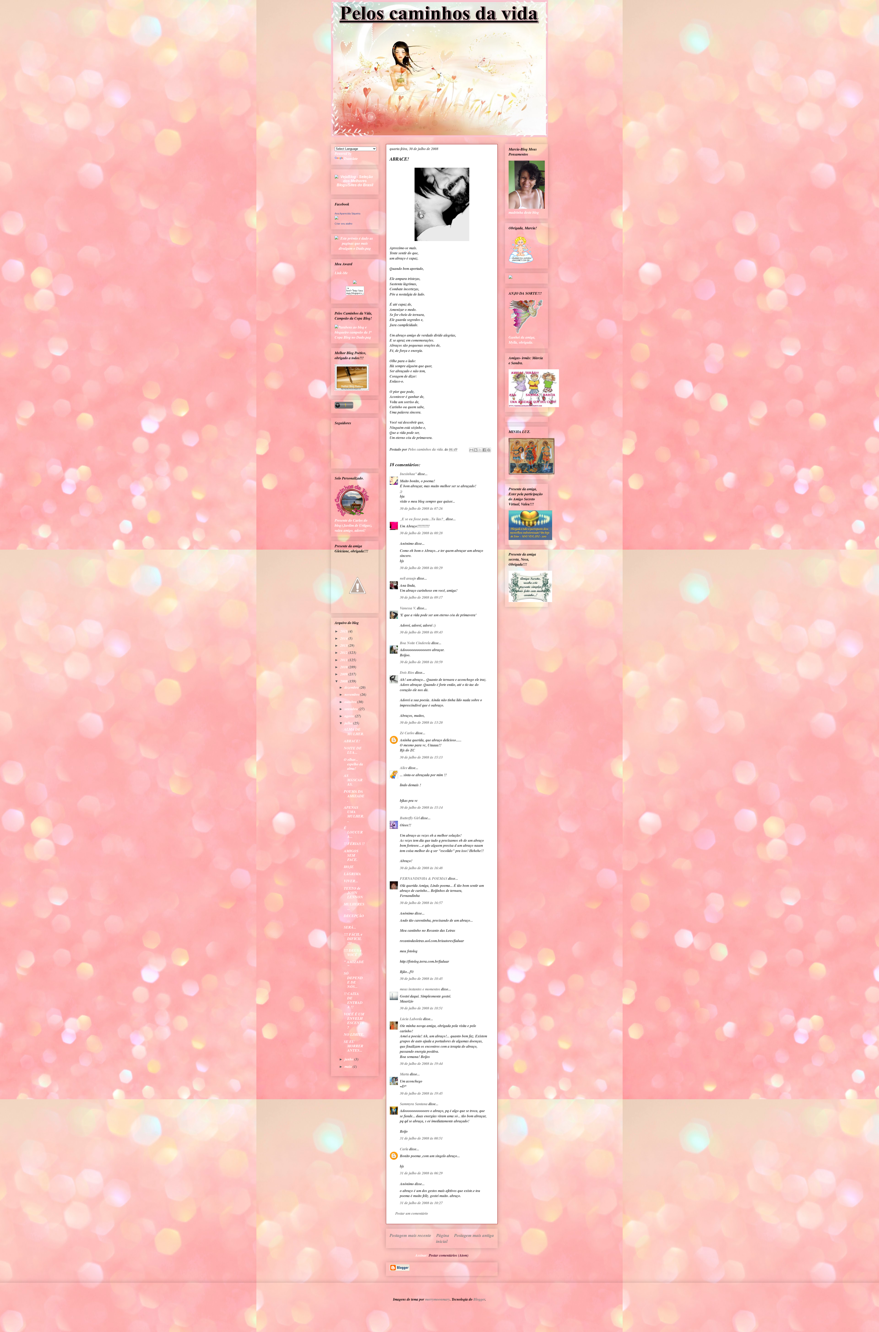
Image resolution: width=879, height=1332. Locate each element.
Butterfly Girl (410, 817)
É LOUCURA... (353, 832)
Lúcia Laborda (411, 1018)
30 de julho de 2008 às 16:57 (421, 902)
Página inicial (442, 1238)
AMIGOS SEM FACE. (351, 855)
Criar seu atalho (343, 223)
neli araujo (408, 578)
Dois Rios (407, 672)
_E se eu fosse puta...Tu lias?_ (422, 518)
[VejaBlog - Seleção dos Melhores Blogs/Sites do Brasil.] (355, 180)
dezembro (352, 687)
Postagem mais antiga (474, 1235)
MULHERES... (354, 906)
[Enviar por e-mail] (471, 450)
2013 (344, 645)
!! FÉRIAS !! (354, 843)
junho (349, 1059)
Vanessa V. (408, 608)
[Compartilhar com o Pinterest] (488, 450)
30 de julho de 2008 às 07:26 (421, 508)
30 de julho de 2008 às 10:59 (421, 661)
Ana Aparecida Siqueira (347, 213)
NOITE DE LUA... (353, 750)
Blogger (479, 1299)
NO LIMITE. (354, 1034)
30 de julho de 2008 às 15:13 (421, 757)
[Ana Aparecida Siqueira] (336, 218)
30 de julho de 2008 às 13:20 (421, 722)
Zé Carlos (407, 732)
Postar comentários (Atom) (448, 1255)
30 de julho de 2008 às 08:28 (421, 532)
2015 (344, 631)
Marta (404, 1074)
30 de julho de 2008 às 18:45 (421, 978)
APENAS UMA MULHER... (354, 814)
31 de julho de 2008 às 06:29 (421, 1173)
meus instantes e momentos (420, 989)
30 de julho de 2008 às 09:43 (421, 632)
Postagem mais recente (410, 1235)
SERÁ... (350, 927)
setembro (352, 708)
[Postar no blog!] (475, 450)
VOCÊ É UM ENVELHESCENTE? (354, 1020)
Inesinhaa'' (408, 473)
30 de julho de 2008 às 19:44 (421, 1063)
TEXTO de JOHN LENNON (353, 892)
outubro (351, 701)
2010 (344, 666)
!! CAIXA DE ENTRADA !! (353, 1000)
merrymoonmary (437, 1299)
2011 (344, 659)
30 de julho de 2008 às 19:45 (421, 1093)
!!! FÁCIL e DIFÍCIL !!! (353, 939)
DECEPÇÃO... (354, 918)
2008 (344, 681)
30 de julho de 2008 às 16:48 (421, 867)
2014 (344, 638)
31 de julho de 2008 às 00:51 (421, 1138)
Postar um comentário (411, 1213)
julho (349, 723)
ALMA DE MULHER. (354, 731)
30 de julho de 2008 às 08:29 (421, 567)
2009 (344, 674)
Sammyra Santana (414, 1103)
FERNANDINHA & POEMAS (423, 878)
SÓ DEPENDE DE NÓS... (353, 980)
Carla (404, 1148)
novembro (352, 694)
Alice (403, 767)
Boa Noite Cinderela (415, 642)
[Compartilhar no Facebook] (484, 450)
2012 (344, 652)
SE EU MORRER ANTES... (353, 1046)
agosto (350, 715)
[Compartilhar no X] (480, 450)
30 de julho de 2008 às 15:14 (421, 807)
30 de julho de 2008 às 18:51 (421, 1008)
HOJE (349, 866)
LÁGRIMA (352, 873)
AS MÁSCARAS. (353, 780)
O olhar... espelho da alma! (353, 764)
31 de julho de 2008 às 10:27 (421, 1202)
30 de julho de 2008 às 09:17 (421, 597)
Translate (351, 158)
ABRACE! (352, 740)
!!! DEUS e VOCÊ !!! (353, 952)
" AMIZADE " (354, 964)
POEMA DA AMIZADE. (354, 796)
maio (349, 1066)
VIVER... (351, 880)
